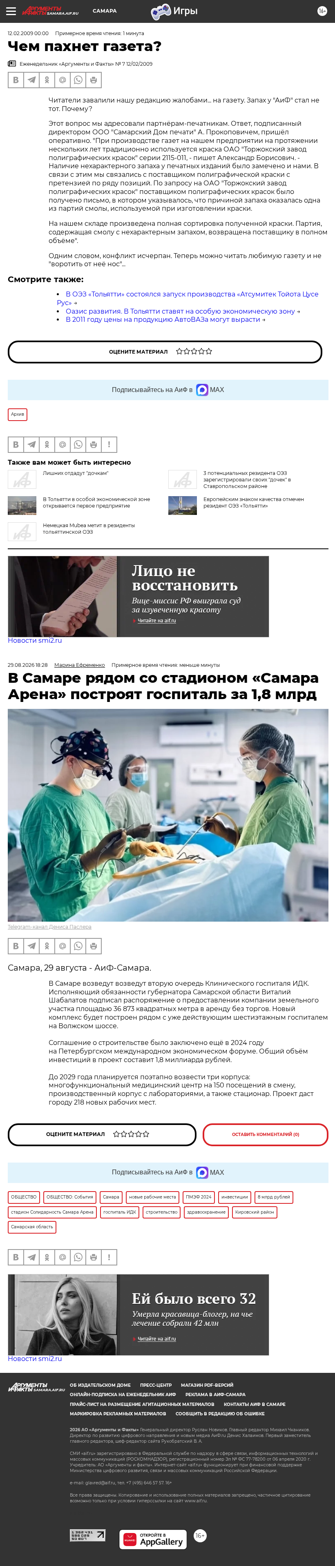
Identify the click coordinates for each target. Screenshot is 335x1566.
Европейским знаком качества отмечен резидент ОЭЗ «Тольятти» (253, 502)
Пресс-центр (156, 1385)
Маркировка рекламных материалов (118, 1414)
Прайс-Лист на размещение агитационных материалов (142, 1404)
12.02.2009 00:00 (28, 33)
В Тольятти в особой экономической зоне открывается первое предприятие (96, 502)
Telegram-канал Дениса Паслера (50, 927)
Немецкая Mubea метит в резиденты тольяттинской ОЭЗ (89, 528)
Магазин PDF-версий (207, 1385)
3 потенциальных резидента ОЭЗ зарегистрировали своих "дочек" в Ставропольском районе (247, 479)
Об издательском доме (100, 1385)
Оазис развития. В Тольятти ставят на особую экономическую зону (180, 311)
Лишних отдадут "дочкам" (75, 473)
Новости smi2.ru (35, 640)
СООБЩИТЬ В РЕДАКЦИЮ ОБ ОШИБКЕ (220, 1414)
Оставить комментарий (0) (265, 1134)
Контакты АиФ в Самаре (255, 1404)
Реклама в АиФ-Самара (215, 1394)
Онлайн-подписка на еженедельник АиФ (123, 1394)
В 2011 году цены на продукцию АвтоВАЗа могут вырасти (163, 319)
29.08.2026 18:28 (28, 665)
